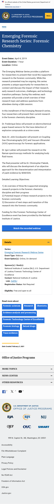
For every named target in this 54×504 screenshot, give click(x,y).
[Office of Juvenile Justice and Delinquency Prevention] (10, 429)
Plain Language (8, 457)
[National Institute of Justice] (43, 419)
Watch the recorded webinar (27, 228)
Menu (48, 16)
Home (4, 27)
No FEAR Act (7, 475)
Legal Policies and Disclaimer (14, 469)
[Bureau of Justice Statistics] (27, 420)
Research (28, 305)
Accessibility (7, 445)
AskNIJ (14, 281)
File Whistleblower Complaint (14, 451)
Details (8, 242)
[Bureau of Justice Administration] (10, 419)
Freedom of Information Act (13, 481)
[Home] (27, 15)
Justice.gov (6, 493)
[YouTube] (21, 392)
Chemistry (42, 305)
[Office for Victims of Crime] (27, 428)
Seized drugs (29, 326)
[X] (13, 392)
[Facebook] (5, 392)
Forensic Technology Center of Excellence (23, 319)
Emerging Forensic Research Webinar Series (24, 252)
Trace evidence (10, 333)
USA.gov (5, 487)
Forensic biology (11, 326)
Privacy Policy (7, 463)
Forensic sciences (11, 305)
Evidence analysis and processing (19, 312)
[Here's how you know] (27, 4)
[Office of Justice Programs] (6, 16)
